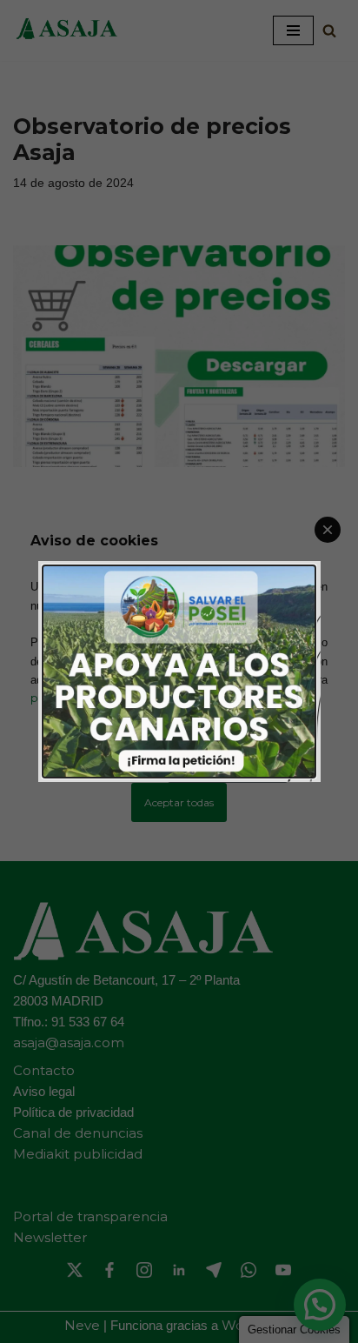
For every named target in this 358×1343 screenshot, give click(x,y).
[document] (179, 671)
